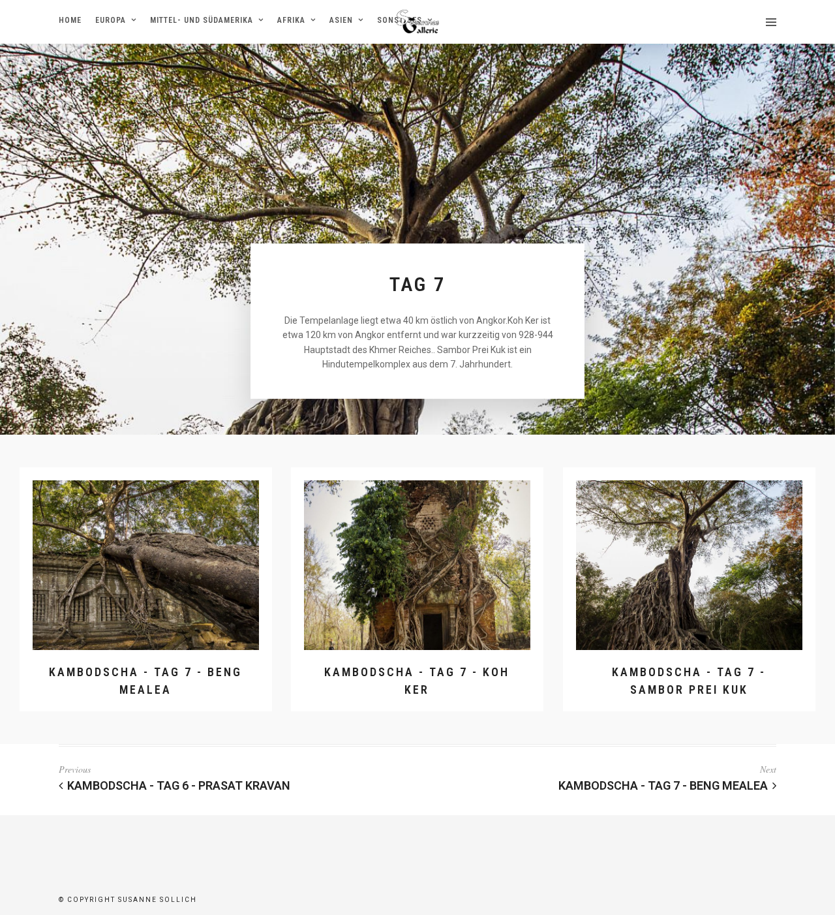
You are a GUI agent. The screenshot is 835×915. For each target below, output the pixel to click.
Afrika (291, 20)
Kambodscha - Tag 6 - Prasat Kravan (178, 785)
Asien (341, 20)
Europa (110, 20)
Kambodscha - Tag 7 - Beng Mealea (663, 785)
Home (70, 20)
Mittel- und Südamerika (201, 20)
